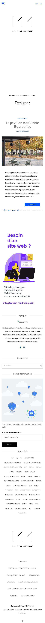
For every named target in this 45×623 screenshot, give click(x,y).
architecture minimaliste (12, 462)
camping (18, 471)
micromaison (9, 490)
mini (16, 490)
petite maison (9, 499)
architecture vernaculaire (13, 467)
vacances (37, 508)
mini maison (8, 494)
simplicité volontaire (13, 504)
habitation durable (27, 481)
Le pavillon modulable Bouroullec (22, 125)
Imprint (13, 595)
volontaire (22, 513)
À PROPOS (22, 561)
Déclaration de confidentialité (22, 589)
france (29, 476)
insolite (38, 481)
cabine (12, 471)
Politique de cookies (28, 582)
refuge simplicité (34, 499)
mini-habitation (25, 490)
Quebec (18, 499)
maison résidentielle (20, 485)
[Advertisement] (22, 64)
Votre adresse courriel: (11, 432)
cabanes (38, 467)
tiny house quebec (20, 508)
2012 (12, 458)
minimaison (36, 490)
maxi (30, 485)
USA (30, 508)
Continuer (32, 204)
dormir (33, 471)
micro (36, 485)
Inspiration (22, 118)
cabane (31, 467)
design (26, 471)
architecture (29, 458)
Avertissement (28, 595)
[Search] (40, 366)
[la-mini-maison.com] (22, 23)
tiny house (8, 508)
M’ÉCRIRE (11, 582)
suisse (30, 504)
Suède (36, 504)
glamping (37, 476)
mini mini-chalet (34, 494)
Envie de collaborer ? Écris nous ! (22, 606)
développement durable (11, 476)
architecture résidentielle (31, 462)
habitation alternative (11, 481)
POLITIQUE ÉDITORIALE (15, 575)
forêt (23, 476)
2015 (21, 458)
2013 (17, 458)
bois (25, 467)
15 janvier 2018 (22, 131)
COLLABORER (34, 575)
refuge (25, 499)
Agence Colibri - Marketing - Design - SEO (18, 609)
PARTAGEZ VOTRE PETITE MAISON (22, 568)
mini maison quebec (21, 494)
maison (9, 485)
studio (24, 504)
